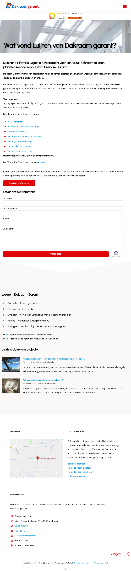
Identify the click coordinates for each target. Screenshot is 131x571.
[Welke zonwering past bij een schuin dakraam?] (11, 385)
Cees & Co (38, 563)
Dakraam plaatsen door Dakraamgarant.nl (91, 563)
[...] (94, 371)
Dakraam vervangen (17, 131)
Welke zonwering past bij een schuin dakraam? (43, 380)
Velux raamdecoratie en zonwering (24, 136)
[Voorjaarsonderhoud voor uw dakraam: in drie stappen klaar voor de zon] (11, 364)
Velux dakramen (15, 122)
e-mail (41, 162)
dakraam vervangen (77, 476)
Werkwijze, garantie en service (22, 151)
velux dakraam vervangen (80, 472)
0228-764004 (21, 526)
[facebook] (65, 569)
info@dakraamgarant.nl (26, 536)
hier (8, 334)
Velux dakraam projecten (20, 146)
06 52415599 (21, 531)
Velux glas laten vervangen (20, 141)
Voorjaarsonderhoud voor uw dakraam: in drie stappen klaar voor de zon (54, 359)
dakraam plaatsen (76, 463)
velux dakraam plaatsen (79, 468)
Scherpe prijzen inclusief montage (24, 126)
